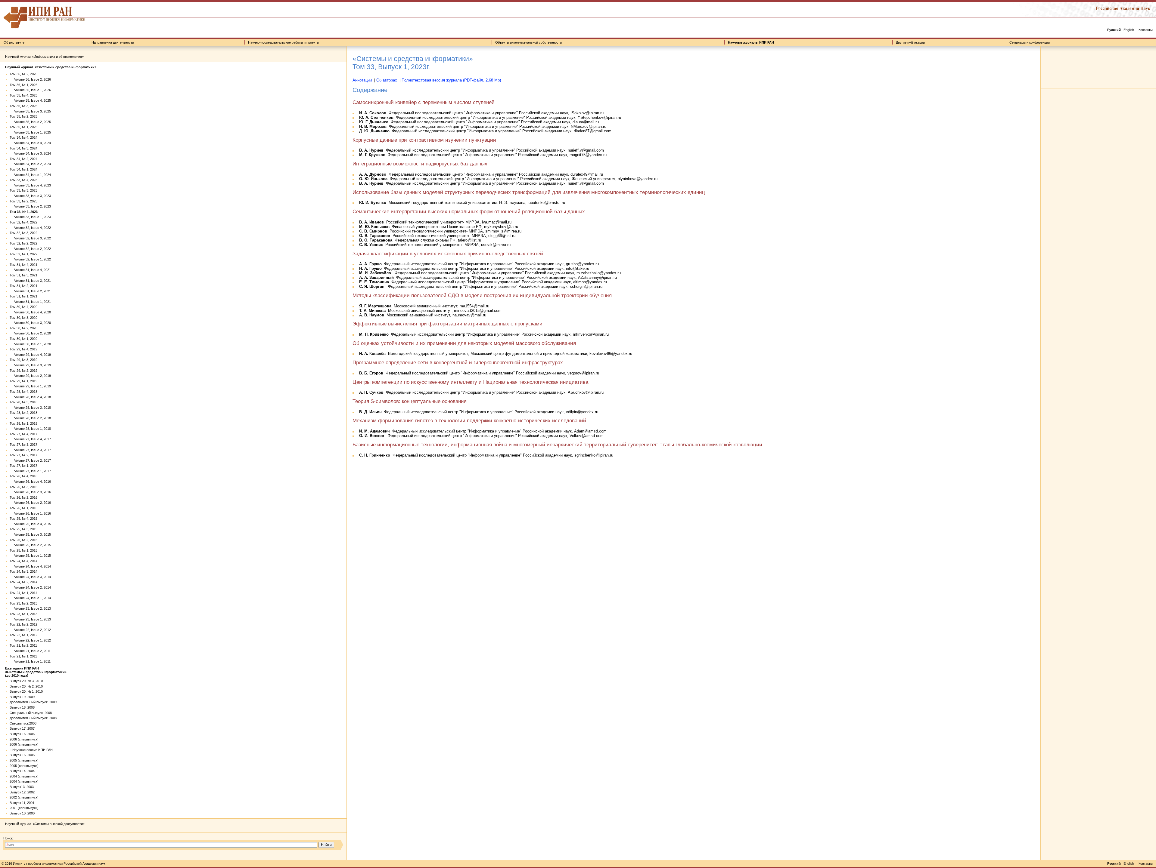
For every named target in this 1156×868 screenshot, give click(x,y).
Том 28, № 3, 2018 (23, 402)
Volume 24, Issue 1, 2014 (30, 598)
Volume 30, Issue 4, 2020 (30, 312)
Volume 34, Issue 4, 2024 (30, 143)
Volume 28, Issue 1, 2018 (30, 428)
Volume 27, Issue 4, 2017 (30, 439)
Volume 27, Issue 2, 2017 (30, 460)
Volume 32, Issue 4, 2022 (30, 227)
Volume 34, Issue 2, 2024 (30, 164)
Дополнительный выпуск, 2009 (33, 702)
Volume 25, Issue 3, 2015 (30, 534)
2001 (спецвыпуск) (24, 808)
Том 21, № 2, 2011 (23, 645)
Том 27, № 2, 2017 (23, 455)
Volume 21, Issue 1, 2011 (30, 661)
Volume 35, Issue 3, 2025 (30, 111)
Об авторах (386, 80)
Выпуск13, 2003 (22, 787)
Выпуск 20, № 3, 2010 (26, 681)
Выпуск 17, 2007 (22, 728)
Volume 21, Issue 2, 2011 (30, 651)
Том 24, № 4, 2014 (23, 561)
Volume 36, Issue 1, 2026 (30, 90)
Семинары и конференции (1029, 42)
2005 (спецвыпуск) (24, 760)
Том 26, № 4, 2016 (23, 476)
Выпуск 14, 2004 (22, 771)
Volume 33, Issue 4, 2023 (30, 185)
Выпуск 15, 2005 (22, 755)
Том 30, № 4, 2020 (23, 307)
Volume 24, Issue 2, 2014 (30, 587)
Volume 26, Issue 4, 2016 (30, 481)
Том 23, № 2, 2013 (23, 603)
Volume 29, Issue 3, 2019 (30, 365)
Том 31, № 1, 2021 (23, 296)
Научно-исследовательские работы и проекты (283, 42)
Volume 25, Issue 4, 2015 (30, 524)
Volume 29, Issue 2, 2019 (30, 375)
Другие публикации (910, 42)
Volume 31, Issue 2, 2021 (30, 291)
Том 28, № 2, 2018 (23, 412)
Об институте (14, 42)
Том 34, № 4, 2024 (23, 137)
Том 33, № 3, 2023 (23, 190)
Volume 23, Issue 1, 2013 (30, 619)
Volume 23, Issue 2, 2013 (30, 608)
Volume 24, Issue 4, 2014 (30, 566)
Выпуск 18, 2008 (22, 707)
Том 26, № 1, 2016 (23, 508)
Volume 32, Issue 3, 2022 (30, 238)
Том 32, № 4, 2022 (23, 222)
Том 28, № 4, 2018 (23, 391)
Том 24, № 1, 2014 (23, 593)
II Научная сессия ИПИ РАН (31, 750)
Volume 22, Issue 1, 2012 (30, 640)
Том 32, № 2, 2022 (23, 243)
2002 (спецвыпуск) (24, 797)
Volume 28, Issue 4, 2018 (30, 397)
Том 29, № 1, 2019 (23, 381)
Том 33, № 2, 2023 (23, 201)
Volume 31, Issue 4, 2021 (30, 270)
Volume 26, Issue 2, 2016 (30, 502)
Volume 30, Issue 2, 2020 (30, 333)
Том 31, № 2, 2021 (23, 286)
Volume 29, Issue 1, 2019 (30, 386)
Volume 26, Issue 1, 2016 (30, 513)
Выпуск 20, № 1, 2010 (26, 691)
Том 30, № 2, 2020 (23, 328)
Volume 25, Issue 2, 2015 (30, 545)
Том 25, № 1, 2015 (23, 550)
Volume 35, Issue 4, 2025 (30, 100)
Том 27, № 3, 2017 (23, 444)
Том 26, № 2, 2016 (23, 497)
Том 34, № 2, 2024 (23, 159)
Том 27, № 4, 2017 (23, 434)
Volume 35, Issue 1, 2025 (30, 132)
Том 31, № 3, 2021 (23, 275)
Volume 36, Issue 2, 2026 (30, 79)
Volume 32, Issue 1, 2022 (30, 259)
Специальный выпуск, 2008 (31, 713)
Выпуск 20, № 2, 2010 (26, 686)
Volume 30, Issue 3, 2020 (30, 323)
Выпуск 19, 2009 (22, 697)
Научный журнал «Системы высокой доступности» (45, 824)
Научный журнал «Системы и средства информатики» (50, 67)
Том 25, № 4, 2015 (23, 518)
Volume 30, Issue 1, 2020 (30, 344)
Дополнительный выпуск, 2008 (33, 718)
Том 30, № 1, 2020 (23, 338)
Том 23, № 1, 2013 (23, 614)
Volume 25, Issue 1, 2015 (30, 555)
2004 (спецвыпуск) (24, 776)
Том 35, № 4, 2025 (23, 95)
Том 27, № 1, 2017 (23, 465)
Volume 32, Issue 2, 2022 (30, 249)
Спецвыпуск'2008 (23, 723)
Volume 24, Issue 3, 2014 (30, 577)
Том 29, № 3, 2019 (23, 360)
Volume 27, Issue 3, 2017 (30, 450)
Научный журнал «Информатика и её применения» (44, 56)
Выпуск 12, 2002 (22, 792)
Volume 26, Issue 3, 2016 (30, 492)
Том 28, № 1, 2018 (23, 423)
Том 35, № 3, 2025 (23, 106)
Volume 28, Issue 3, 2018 (30, 407)
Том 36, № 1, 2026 (23, 85)
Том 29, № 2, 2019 (23, 370)
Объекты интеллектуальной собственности (528, 42)
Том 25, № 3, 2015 (23, 529)
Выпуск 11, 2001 (22, 803)
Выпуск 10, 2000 (22, 813)
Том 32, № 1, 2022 (23, 254)
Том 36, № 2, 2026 (23, 74)
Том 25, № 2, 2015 (23, 540)
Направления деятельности (113, 42)
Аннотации (362, 80)
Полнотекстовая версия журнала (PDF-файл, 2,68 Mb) (450, 80)
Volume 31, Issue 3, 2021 (30, 280)
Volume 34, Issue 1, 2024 (30, 175)
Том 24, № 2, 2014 (23, 582)
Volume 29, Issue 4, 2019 (30, 354)
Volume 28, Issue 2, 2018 (30, 418)
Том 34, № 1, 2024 (23, 169)
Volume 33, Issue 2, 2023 (30, 206)
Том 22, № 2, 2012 (23, 624)
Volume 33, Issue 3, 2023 (30, 196)
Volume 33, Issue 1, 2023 (30, 217)
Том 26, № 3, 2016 (23, 487)
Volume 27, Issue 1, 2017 (30, 471)
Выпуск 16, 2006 (22, 734)
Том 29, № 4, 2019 (23, 349)
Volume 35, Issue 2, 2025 (30, 122)
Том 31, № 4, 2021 (23, 264)
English (1128, 30)
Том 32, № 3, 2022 (23, 233)
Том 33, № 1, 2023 (24, 212)
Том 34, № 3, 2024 (23, 148)
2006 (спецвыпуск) (24, 739)
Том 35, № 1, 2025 (23, 127)
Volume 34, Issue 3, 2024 (30, 153)
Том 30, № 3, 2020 (23, 317)
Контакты (1146, 30)
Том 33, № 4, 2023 (23, 180)
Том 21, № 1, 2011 (23, 656)
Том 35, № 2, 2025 (23, 116)
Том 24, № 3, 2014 (23, 571)
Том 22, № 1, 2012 (23, 635)
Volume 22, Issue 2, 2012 (30, 630)
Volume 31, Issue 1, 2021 (30, 301)
